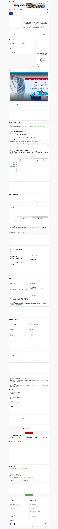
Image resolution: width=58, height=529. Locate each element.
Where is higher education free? (15, 473)
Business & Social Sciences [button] (13, 166)
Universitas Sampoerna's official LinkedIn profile (16, 405)
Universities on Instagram (33, 504)
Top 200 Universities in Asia (13, 508)
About (20, 526)
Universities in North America (13, 512)
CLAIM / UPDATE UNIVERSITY (29, 432)
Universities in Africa (12, 516)
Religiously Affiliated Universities (33, 516)
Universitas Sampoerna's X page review (15, 397)
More (29, 1)
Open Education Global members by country (34, 421)
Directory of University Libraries (33, 515)
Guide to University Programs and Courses (21, 202)
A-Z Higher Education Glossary (28, 480)
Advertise (28, 526)
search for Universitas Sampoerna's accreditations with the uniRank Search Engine (29, 137)
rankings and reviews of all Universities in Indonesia (20, 468)
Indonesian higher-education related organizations (18, 477)
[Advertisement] (15, 21)
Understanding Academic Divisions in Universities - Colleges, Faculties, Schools (26, 360)
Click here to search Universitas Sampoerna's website (16, 106)
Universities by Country (24, 1)
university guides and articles (15, 471)
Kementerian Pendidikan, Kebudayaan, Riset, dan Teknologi (37, 126)
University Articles (32, 512)
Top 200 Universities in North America (14, 503)
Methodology (22, 526)
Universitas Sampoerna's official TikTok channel (16, 407)
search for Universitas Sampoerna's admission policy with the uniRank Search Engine (29, 268)
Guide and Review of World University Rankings (17, 475)
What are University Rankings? (15, 474)
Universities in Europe (12, 515)
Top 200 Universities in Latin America (14, 504)
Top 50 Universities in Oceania (13, 509)
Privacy (32, 526)
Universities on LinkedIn (32, 508)
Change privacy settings (35, 526)
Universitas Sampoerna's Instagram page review (16, 402)
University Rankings (17, 1)
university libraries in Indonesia (29, 477)
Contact (26, 526)
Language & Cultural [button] (13, 164)
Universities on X (32, 503)
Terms (30, 526)
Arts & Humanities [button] (14, 162)
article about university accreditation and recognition (27, 141)
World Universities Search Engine (37, 470)
